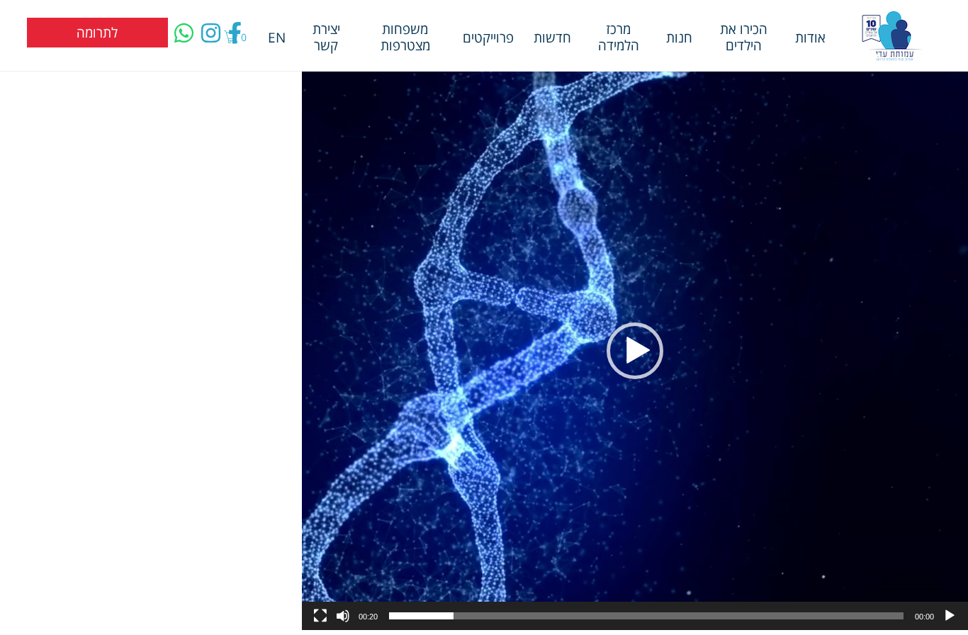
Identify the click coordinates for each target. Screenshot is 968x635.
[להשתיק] (343, 616)
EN (277, 37)
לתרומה (97, 32)
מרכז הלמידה (618, 37)
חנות (679, 37)
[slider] (646, 615)
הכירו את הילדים (743, 37)
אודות (810, 37)
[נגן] (949, 616)
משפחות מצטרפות (405, 37)
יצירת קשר (326, 37)
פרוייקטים (488, 37)
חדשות (552, 37)
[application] (635, 351)
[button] (635, 350)
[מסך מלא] (320, 616)
